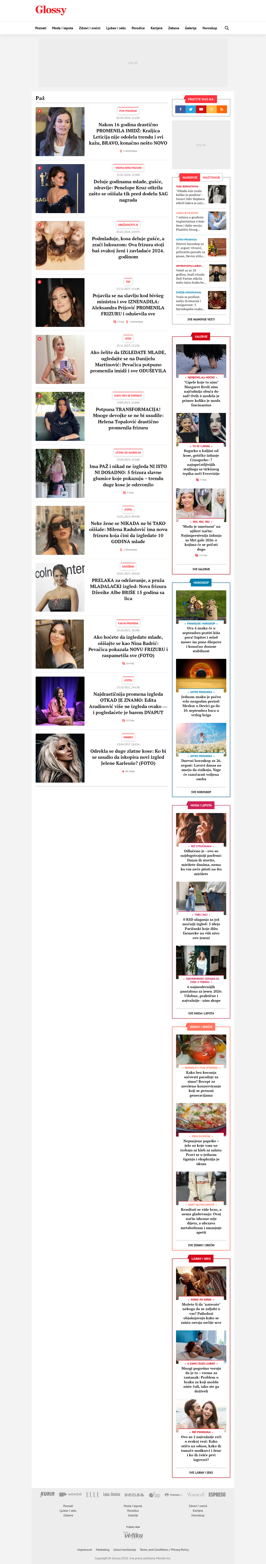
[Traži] (227, 28)
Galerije (190, 28)
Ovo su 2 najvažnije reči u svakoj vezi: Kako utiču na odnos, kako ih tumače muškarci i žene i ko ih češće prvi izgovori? (201, 1448)
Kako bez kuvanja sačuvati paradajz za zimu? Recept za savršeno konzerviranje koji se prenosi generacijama (201, 1084)
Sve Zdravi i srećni (201, 1245)
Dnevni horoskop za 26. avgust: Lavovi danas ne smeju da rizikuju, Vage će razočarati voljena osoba (201, 769)
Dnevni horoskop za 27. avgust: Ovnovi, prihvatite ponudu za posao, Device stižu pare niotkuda (190, 250)
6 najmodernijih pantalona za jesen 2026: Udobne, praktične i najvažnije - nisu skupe (201, 993)
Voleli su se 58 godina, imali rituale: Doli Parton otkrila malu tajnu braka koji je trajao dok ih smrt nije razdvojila (191, 276)
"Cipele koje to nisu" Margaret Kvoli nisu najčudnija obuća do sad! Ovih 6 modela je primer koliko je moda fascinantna (201, 393)
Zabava (173, 28)
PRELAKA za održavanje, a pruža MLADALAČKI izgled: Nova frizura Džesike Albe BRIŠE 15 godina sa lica (128, 589)
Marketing (102, 1550)
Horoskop (210, 28)
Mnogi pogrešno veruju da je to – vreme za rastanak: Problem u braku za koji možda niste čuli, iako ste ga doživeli (201, 1379)
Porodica (138, 28)
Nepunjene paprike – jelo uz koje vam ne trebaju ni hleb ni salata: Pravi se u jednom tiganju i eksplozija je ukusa (201, 1152)
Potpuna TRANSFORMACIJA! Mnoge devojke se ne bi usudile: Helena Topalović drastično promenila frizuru (128, 418)
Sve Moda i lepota (201, 1013)
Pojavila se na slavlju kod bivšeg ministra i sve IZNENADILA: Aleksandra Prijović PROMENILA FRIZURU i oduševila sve (128, 304)
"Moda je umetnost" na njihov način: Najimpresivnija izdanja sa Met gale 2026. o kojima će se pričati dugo (201, 538)
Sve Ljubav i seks (201, 1472)
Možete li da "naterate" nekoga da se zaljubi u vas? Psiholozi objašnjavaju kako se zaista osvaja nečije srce (201, 1313)
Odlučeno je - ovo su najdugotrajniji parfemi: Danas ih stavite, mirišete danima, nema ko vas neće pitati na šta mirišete (201, 862)
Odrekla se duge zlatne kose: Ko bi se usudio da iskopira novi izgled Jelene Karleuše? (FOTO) (128, 757)
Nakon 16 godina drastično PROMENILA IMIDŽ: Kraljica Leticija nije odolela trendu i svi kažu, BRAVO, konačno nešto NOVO (128, 133)
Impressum (84, 1550)
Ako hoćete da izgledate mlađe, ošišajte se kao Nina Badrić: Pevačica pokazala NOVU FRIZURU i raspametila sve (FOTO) (128, 646)
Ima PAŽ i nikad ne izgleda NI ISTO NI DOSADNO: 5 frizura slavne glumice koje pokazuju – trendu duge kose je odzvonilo (128, 475)
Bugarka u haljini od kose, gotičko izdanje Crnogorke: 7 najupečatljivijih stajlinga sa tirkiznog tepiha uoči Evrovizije (201, 462)
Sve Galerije (201, 569)
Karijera (156, 28)
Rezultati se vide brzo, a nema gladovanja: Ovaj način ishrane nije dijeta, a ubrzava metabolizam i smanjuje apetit (201, 1221)
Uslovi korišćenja (124, 1550)
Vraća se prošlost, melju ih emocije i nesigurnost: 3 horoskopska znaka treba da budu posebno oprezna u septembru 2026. (189, 303)
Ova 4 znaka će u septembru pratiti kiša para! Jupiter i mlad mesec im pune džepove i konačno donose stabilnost (201, 639)
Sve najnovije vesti (201, 319)
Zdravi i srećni (89, 28)
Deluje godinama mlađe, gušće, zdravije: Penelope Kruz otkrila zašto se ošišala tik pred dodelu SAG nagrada (128, 190)
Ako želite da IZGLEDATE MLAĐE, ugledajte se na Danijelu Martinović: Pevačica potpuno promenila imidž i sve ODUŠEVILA (128, 361)
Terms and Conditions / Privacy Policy (164, 1550)
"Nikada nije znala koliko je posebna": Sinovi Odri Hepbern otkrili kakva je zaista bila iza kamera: (190, 197)
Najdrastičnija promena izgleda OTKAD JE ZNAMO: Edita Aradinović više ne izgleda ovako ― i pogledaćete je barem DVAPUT (128, 703)
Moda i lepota (62, 28)
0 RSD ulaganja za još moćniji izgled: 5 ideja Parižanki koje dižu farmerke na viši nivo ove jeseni (201, 928)
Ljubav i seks (116, 28)
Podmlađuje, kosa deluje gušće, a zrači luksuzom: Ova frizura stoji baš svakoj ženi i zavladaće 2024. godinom (128, 247)
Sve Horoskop (201, 792)
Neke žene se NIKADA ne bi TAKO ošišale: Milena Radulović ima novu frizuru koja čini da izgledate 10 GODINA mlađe (128, 532)
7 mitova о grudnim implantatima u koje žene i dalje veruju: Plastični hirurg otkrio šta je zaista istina (190, 223)
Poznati (40, 28)
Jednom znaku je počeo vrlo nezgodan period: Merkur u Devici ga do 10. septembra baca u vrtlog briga (201, 705)
